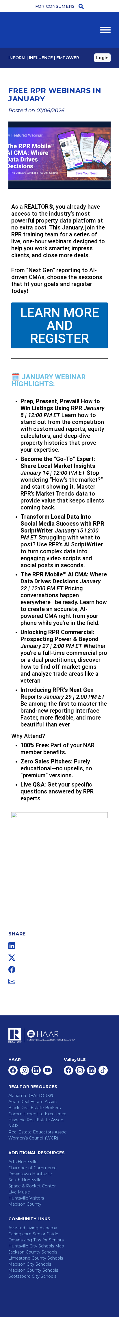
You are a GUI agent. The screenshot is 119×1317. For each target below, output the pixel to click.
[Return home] (34, 29)
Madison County (24, 1204)
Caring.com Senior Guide (33, 1233)
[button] (81, 6)
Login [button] (102, 57)
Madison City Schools (29, 1264)
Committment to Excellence (37, 1113)
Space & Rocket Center (32, 1186)
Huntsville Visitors (26, 1198)
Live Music (19, 1192)
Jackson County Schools (32, 1252)
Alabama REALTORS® (30, 1095)
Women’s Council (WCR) (33, 1138)
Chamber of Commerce (32, 1167)
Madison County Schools (33, 1270)
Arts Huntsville (23, 1161)
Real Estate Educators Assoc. (37, 1132)
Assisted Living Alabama (32, 1227)
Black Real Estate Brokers (34, 1107)
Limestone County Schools (35, 1258)
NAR (13, 1126)
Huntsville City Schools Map (36, 1246)
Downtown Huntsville (30, 1173)
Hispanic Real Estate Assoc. (36, 1119)
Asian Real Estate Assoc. (32, 1101)
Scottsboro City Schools (32, 1276)
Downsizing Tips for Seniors (36, 1240)
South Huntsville (25, 1180)
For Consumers (55, 6)
